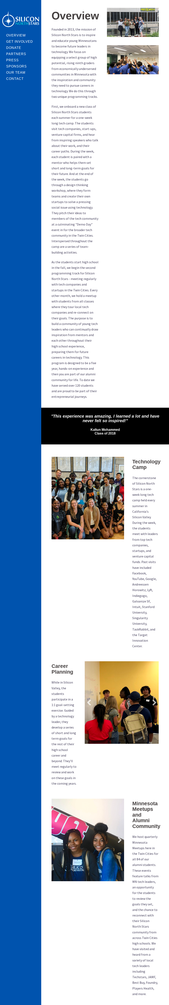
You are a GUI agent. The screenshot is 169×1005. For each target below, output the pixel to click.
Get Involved (19, 41)
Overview (16, 35)
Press (12, 60)
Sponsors (16, 66)
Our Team (15, 72)
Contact (15, 78)
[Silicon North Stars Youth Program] (21, 19)
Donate (13, 48)
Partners (16, 54)
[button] (56, 498)
